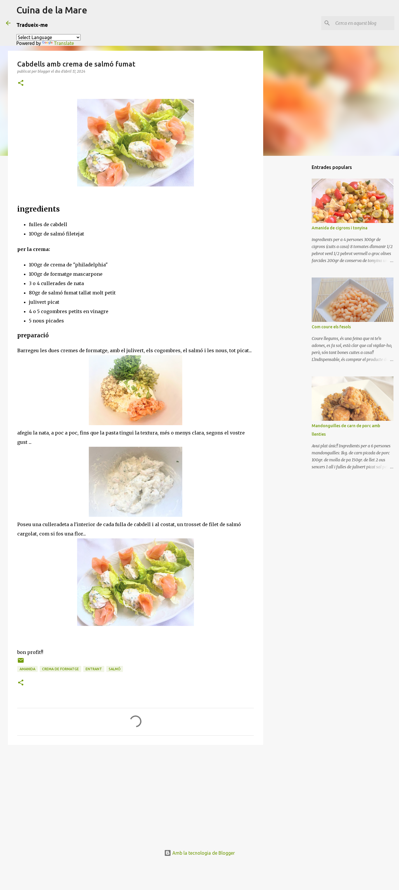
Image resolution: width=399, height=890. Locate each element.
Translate (64, 43)
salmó (115, 669)
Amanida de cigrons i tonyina (339, 228)
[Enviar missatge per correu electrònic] (20, 662)
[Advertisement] (136, 794)
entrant (94, 669)
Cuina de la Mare (51, 10)
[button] (20, 83)
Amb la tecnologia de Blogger (203, 853)
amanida (27, 669)
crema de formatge (60, 669)
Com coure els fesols (331, 326)
